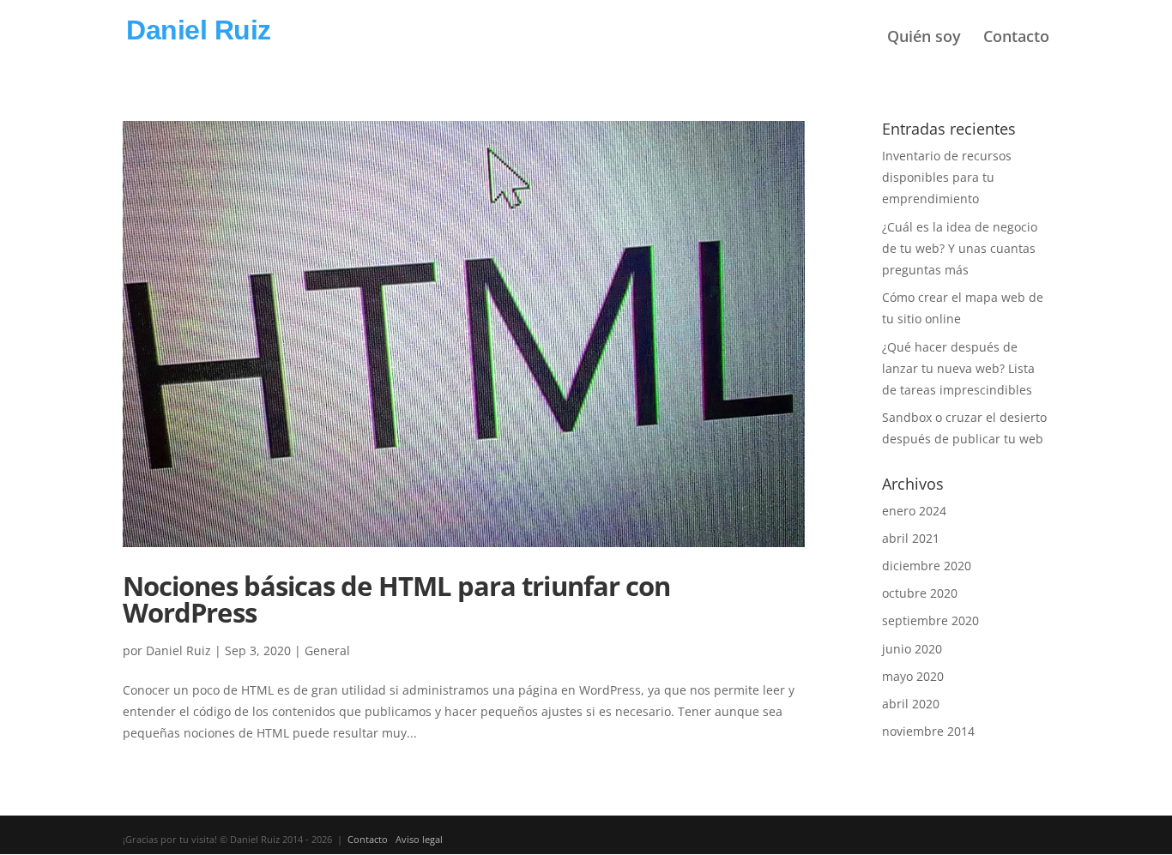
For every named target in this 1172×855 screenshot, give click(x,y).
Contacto (1016, 37)
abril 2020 (910, 703)
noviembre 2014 (928, 731)
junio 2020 (912, 649)
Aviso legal (419, 839)
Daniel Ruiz (178, 650)
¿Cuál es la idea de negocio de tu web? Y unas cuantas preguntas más (959, 248)
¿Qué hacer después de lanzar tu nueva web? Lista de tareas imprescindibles (958, 368)
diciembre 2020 (926, 565)
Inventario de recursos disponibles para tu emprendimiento (947, 177)
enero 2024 (914, 511)
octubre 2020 (920, 593)
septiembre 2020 (930, 620)
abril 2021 (910, 538)
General (327, 650)
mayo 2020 (913, 676)
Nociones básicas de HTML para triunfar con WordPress (396, 599)
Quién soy (924, 37)
